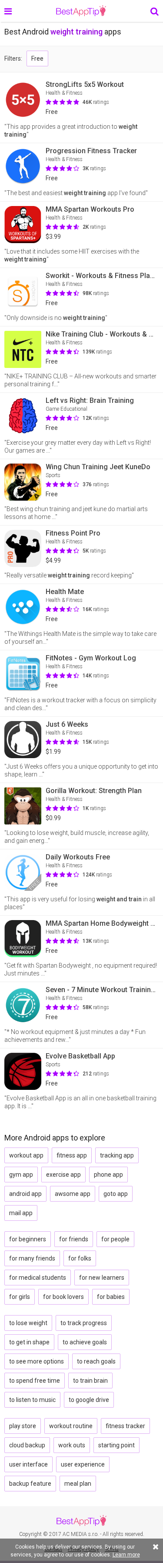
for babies (111, 1296)
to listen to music (32, 1399)
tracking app (117, 1155)
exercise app (63, 1174)
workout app (26, 1155)
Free (37, 58)
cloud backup (27, 1445)
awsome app (72, 1193)
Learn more (126, 1555)
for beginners (27, 1239)
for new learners (101, 1277)
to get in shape (29, 1342)
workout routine (71, 1425)
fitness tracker (125, 1425)
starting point (116, 1445)
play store (22, 1425)
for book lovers (63, 1296)
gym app (21, 1174)
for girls (19, 1296)
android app (25, 1193)
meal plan (77, 1483)
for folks (79, 1258)
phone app (108, 1174)
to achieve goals (85, 1342)
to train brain (90, 1380)
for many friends (32, 1258)
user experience (83, 1464)
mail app (21, 1212)
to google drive (89, 1399)
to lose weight (28, 1322)
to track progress (83, 1322)
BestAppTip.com (81, 11)
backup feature (30, 1483)
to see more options (36, 1361)
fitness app (72, 1155)
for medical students (37, 1277)
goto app (115, 1193)
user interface (28, 1464)
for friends (73, 1239)
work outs (71, 1445)
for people (115, 1239)
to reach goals (96, 1361)
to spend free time (34, 1380)
